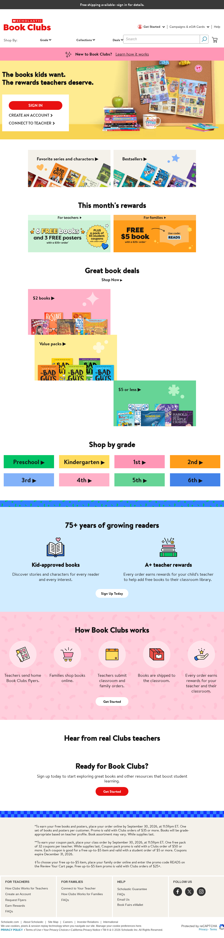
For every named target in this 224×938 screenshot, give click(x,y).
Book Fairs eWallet (130, 904)
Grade (44, 40)
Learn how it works (132, 54)
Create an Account (18, 894)
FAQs (9, 911)
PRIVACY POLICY (12, 929)
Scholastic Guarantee (132, 889)
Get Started (152, 26)
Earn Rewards (15, 905)
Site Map (53, 922)
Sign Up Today (112, 593)
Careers (68, 922)
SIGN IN (35, 105)
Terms (213, 929)
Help (217, 26)
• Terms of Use (32, 929)
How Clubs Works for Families (82, 894)
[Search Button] (204, 39)
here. (139, 925)
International (110, 922)
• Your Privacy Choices (55, 929)
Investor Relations (88, 922)
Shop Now (112, 279)
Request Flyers (15, 900)
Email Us (123, 899)
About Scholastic (33, 922)
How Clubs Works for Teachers (26, 888)
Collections (84, 40)
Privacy (203, 929)
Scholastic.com (10, 922)
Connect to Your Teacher (78, 888)
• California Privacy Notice (84, 929)
